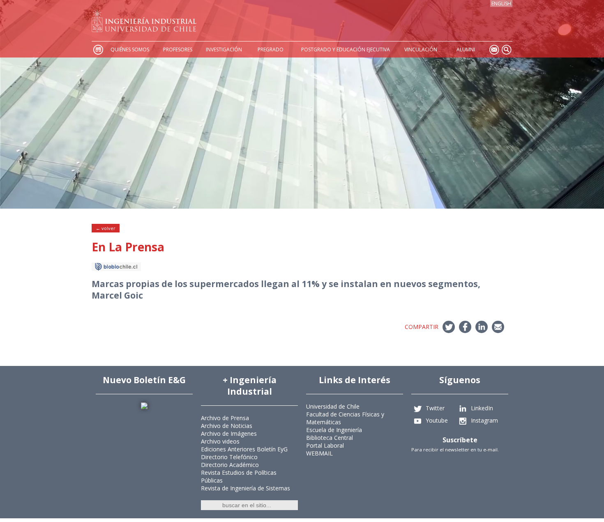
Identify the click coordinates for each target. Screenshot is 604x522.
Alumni (465, 49)
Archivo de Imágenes (229, 433)
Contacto (494, 49)
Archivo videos (220, 441)
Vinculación (420, 49)
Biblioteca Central (329, 438)
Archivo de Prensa (225, 418)
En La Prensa (128, 247)
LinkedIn (482, 408)
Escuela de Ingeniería (334, 430)
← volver (105, 228)
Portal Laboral (325, 445)
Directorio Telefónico (229, 457)
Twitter (435, 408)
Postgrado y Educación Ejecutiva (345, 49)
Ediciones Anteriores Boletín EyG (244, 449)
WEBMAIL (319, 453)
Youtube (437, 420)
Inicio (98, 49)
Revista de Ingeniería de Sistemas (245, 488)
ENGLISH (501, 3)
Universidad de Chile (333, 406)
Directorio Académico (230, 465)
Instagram (484, 420)
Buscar (506, 49)
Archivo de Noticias (226, 426)
